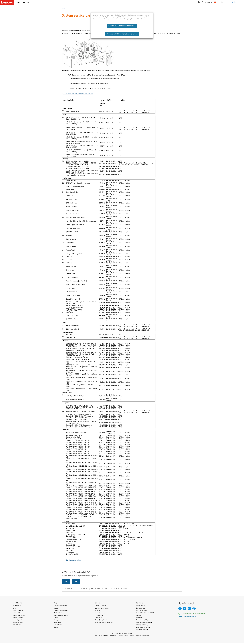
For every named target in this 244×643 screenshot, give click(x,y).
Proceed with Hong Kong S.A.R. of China (122, 34)
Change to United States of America (122, 25)
